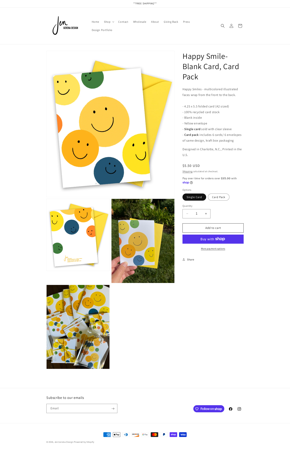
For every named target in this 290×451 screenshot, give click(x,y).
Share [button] (190, 259)
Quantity (187, 206)
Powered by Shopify (84, 442)
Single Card (194, 197)
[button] (109, 22)
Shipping (187, 171)
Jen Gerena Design (64, 442)
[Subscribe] (113, 408)
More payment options (213, 248)
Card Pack (218, 197)
